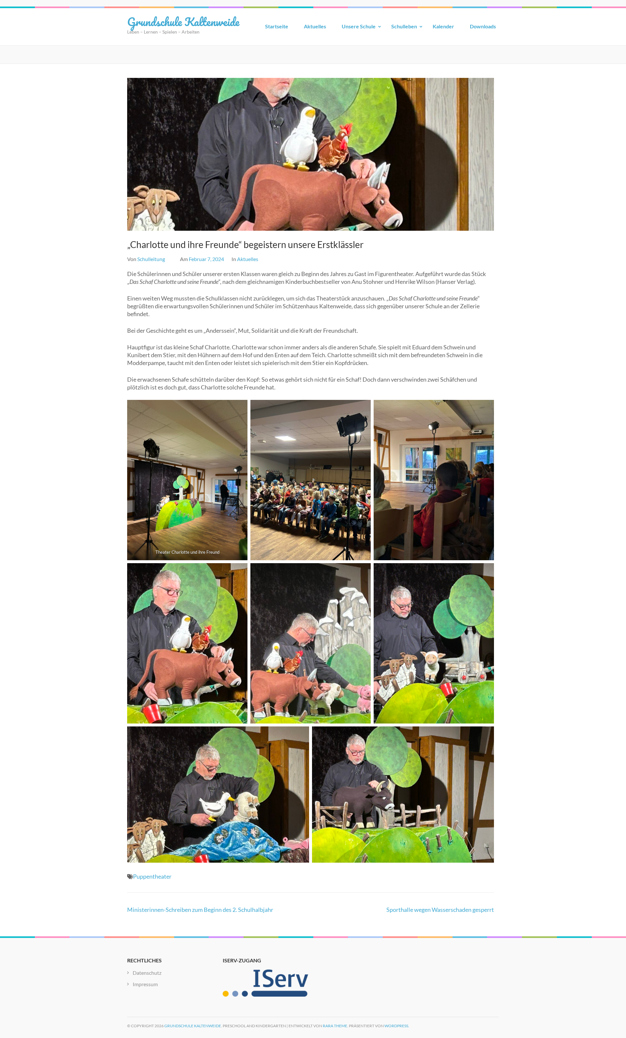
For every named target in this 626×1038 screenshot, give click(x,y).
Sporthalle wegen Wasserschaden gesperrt (440, 909)
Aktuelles (315, 26)
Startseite (276, 26)
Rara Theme (335, 1025)
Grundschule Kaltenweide (183, 21)
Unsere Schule (359, 26)
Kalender (443, 26)
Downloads (483, 26)
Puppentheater (152, 876)
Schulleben (404, 26)
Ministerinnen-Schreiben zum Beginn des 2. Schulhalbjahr (200, 909)
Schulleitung (151, 259)
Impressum (145, 984)
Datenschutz (147, 973)
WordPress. (396, 1025)
